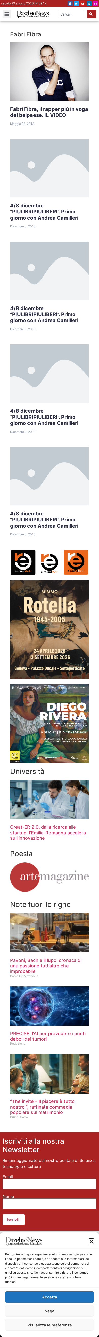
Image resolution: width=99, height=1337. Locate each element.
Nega (49, 1311)
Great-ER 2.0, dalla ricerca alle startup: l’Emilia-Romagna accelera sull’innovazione (48, 832)
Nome (8, 1196)
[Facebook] (70, 3)
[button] (91, 1241)
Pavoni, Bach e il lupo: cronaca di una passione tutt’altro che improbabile (45, 966)
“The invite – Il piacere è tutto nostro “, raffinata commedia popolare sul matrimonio (42, 1107)
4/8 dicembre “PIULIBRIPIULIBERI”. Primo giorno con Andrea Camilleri (44, 212)
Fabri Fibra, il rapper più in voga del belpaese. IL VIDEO (49, 112)
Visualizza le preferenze (49, 1325)
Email (8, 1177)
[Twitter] (76, 3)
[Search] (91, 14)
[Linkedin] (89, 3)
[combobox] (71, 14)
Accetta (49, 1297)
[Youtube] (82, 3)
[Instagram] (95, 3)
